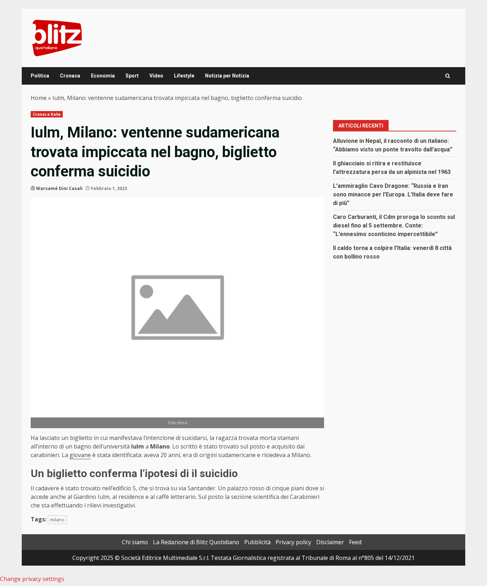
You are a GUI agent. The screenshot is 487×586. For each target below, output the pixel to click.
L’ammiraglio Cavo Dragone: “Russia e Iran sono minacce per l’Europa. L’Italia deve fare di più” (393, 194)
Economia (103, 76)
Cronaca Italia (47, 114)
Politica (40, 76)
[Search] (447, 76)
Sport (132, 76)
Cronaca (70, 76)
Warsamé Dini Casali (59, 188)
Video (156, 76)
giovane (80, 455)
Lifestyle (184, 76)
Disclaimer (330, 542)
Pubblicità (257, 542)
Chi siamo (135, 542)
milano (57, 519)
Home (39, 98)
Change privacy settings (32, 579)
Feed (355, 542)
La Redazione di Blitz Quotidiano (196, 542)
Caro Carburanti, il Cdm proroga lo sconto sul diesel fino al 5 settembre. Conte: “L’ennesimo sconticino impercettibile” (394, 225)
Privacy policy (293, 542)
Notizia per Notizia (227, 76)
